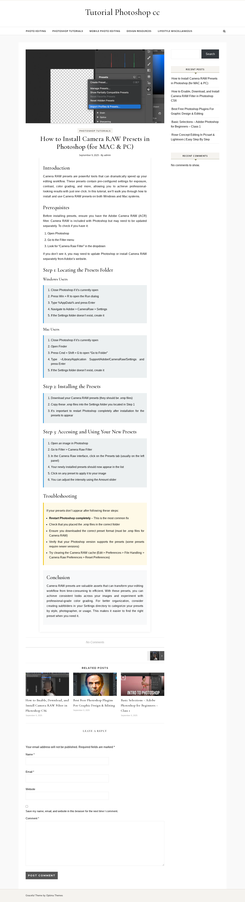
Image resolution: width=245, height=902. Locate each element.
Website (30, 789)
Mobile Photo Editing (104, 31)
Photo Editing (36, 31)
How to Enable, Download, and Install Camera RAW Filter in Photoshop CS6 (47, 705)
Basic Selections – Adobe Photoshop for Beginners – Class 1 (139, 705)
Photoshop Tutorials (67, 31)
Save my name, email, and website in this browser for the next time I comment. (72, 811)
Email (30, 771)
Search (210, 54)
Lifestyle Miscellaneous (175, 31)
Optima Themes (54, 895)
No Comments (95, 642)
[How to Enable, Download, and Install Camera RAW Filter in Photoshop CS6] (156, 655)
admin (107, 155)
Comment (32, 818)
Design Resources (139, 31)
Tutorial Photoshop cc (122, 12)
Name (30, 754)
